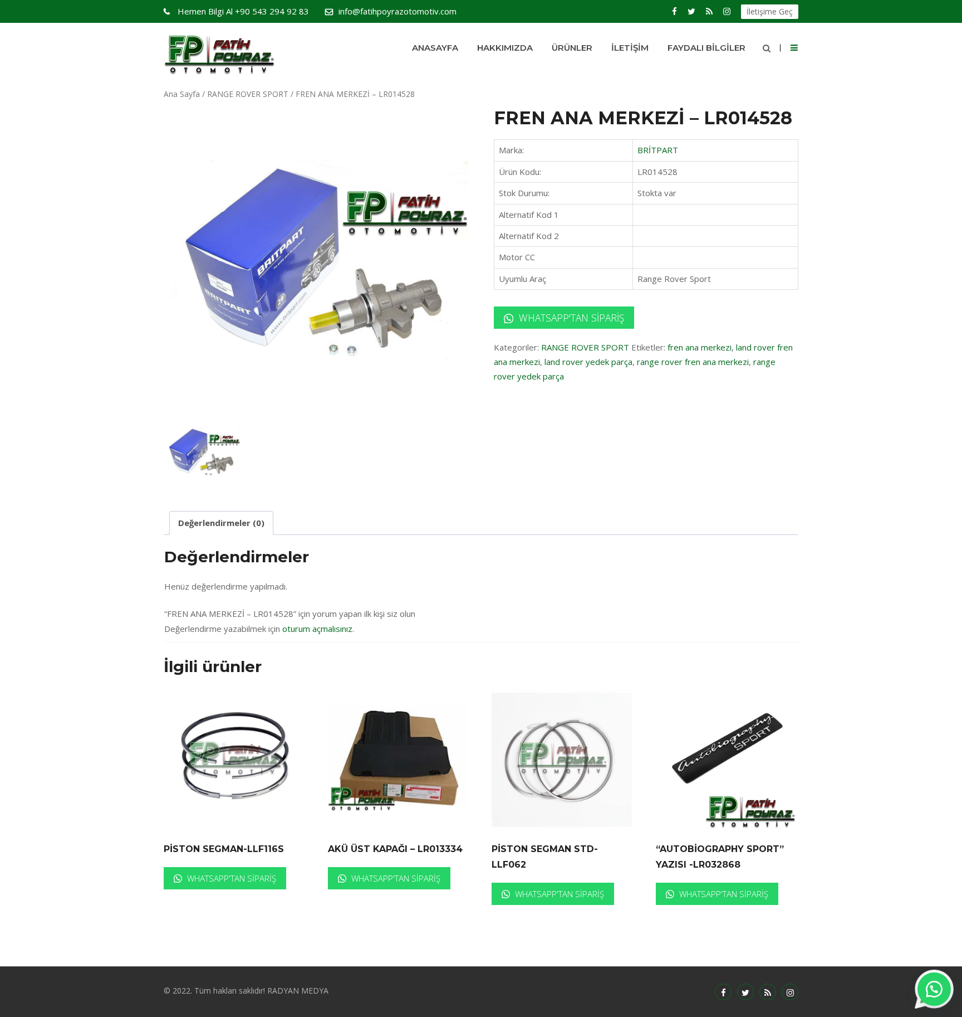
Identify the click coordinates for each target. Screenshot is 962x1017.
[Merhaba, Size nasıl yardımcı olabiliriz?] (934, 989)
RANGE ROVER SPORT (247, 94)
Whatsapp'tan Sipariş (570, 317)
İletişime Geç (770, 11)
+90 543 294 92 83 (243, 11)
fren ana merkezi (699, 347)
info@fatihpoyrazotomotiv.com (397, 11)
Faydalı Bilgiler (706, 47)
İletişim (630, 47)
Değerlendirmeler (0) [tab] (221, 522)
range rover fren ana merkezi (693, 361)
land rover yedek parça (588, 361)
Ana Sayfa (182, 94)
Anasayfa (435, 47)
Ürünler (572, 47)
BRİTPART (657, 149)
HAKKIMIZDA (505, 47)
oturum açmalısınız (317, 628)
